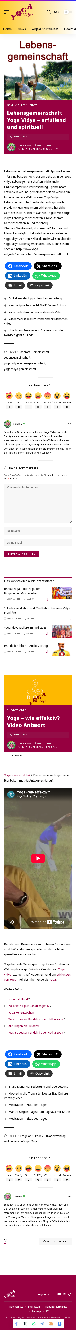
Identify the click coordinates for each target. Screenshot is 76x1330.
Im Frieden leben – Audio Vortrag (26, 645)
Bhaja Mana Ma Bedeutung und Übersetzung (38, 1086)
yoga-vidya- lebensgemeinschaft (24, 363)
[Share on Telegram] (42, 1323)
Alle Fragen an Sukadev (23, 1026)
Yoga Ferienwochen (21, 1012)
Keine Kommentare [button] (57, 1241)
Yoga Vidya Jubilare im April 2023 (25, 627)
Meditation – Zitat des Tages (28, 1105)
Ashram (25, 352)
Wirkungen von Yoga (17, 1141)
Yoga (52, 979)
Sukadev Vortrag (55, 1136)
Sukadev (31, 105)
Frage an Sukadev (31, 1136)
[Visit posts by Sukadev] (11, 147)
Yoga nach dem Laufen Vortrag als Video (35, 312)
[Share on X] (25, 1323)
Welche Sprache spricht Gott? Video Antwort (38, 305)
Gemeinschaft (16, 105)
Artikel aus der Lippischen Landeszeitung (35, 298)
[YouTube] (59, 1294)
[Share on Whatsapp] (34, 1323)
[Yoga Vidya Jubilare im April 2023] (62, 631)
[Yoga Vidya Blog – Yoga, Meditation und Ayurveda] (9, 1294)
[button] (7, 12)
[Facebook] (54, 1294)
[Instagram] (64, 1294)
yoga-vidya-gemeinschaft (20, 369)
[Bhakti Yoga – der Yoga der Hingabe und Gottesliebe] (62, 593)
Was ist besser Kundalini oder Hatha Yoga (35, 1019)
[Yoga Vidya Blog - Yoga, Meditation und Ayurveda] (22, 12)
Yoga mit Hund (18, 999)
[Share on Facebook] (17, 1323)
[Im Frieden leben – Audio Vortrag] (62, 649)
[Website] (70, 424)
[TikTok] (69, 1294)
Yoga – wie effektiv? (17, 775)
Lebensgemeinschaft (17, 357)
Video (22, 710)
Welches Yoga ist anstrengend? (28, 1006)
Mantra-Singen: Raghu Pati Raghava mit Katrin (39, 1112)
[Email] (51, 1323)
